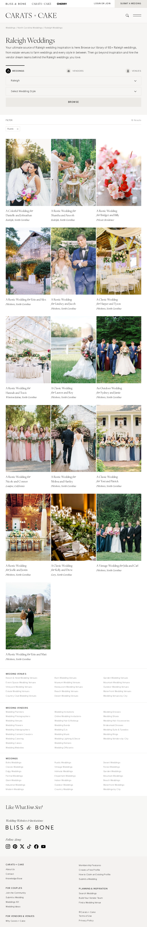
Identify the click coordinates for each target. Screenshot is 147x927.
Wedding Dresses (112, 712)
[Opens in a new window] (16, 4)
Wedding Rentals (63, 743)
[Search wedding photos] (62, 4)
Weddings (11, 28)
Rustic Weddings (63, 762)
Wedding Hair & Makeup (66, 721)
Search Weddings (87, 893)
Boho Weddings (13, 762)
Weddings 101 (12, 902)
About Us (10, 869)
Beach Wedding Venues (66, 691)
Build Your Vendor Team (91, 898)
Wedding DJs (61, 729)
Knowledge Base (14, 878)
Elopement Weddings (65, 776)
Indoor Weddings (63, 780)
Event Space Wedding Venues (21, 682)
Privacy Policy (86, 920)
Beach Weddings (111, 780)
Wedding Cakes (13, 743)
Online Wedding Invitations (68, 716)
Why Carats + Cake (15, 921)
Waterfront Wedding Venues (117, 691)
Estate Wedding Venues (17, 691)
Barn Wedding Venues (66, 678)
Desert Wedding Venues (66, 696)
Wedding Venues (14, 721)
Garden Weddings (112, 771)
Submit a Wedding (15, 897)
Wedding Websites (15, 747)
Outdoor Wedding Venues (116, 687)
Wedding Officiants (64, 747)
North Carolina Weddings (30, 28)
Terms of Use (85, 916)
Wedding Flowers (14, 725)
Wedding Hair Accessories (116, 721)
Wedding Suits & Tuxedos (115, 729)
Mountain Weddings (113, 776)
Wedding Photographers (18, 716)
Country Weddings (64, 789)
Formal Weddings (14, 776)
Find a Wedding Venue (90, 902)
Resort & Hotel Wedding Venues (21, 678)
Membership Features (90, 865)
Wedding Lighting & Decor (67, 738)
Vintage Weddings (64, 767)
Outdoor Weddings (64, 785)
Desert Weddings (111, 762)
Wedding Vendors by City (116, 738)
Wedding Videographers (18, 729)
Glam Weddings (13, 780)
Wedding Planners (15, 712)
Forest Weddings (111, 767)
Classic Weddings (14, 767)
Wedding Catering (15, 738)
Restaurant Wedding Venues (69, 687)
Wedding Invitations (64, 712)
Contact (10, 874)
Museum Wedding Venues (67, 682)
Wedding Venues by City (115, 696)
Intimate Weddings (64, 771)
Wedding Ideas (13, 906)
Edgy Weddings (13, 771)
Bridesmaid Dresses (113, 725)
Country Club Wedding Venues (21, 696)
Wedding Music (62, 734)
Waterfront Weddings (113, 785)
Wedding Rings (110, 734)
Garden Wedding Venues (115, 678)
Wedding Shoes (111, 716)
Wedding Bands (62, 725)
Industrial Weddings (15, 785)
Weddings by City (112, 789)
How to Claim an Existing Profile (94, 874)
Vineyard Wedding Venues (19, 687)
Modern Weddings (15, 789)
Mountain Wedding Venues (116, 682)
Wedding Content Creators (19, 734)
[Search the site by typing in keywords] (126, 15)
